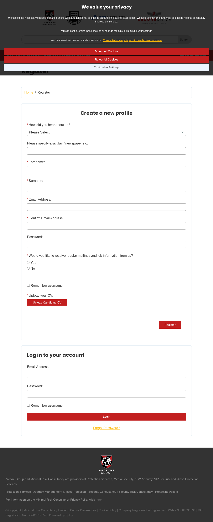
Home (28, 92)
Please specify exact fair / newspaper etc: (57, 143)
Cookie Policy (107, 510)
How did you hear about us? (48, 125)
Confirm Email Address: (45, 218)
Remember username (47, 285)
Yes (33, 262)
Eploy (69, 515)
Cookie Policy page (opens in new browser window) (132, 40)
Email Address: (39, 199)
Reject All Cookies (106, 59)
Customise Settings (106, 67)
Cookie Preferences (83, 510)
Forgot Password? (106, 428)
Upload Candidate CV (47, 302)
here (99, 499)
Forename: (36, 162)
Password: (35, 237)
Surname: (35, 181)
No (33, 268)
